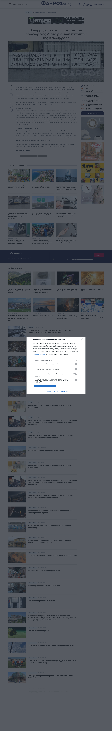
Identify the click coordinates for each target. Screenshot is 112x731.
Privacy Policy (64, 391)
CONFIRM (45, 386)
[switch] (75, 364)
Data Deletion (47, 391)
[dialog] (56, 365)
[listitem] (56, 360)
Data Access (56, 391)
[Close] (82, 339)
